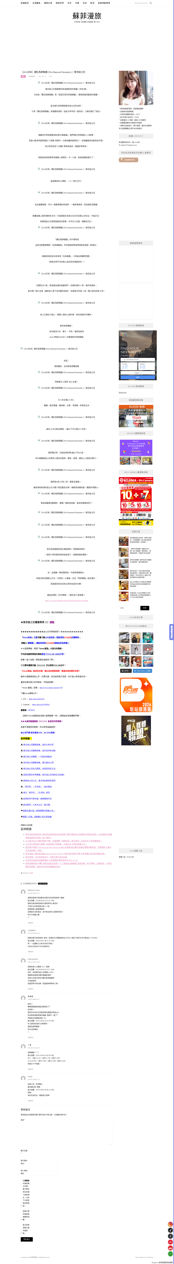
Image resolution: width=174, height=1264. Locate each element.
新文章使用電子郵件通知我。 (26, 1229)
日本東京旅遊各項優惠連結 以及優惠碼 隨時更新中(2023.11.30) (51, 860)
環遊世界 (60, 3)
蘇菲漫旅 (87, 16)
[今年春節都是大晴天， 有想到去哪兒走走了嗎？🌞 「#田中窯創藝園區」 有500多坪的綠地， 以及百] (124, 661)
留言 (23, 1120)
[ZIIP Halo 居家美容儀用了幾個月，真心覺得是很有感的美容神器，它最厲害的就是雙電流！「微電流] (124, 637)
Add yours (43, 883)
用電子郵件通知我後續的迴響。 (26, 1215)
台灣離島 (36, 3)
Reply (30, 923)
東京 (23, 76)
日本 (69, 3)
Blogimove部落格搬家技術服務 (162, 1262)
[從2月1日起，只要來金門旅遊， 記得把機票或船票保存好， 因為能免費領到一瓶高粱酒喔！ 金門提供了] (148, 661)
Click (171, 632)
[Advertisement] (87, 47)
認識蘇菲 (25, 3)
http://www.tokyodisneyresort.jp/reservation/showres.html (66, 601)
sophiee (32, 76)
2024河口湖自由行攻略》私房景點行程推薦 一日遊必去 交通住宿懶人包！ (56, 844)
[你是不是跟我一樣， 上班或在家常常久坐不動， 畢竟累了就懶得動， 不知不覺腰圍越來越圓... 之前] (136, 637)
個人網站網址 (24, 1172)
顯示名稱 (24, 1152)
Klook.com (122, 392)
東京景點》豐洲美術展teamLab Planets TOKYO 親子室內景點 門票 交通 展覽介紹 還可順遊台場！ (65, 854)
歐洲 (92, 3)
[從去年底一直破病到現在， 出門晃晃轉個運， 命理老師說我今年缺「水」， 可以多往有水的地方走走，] (136, 649)
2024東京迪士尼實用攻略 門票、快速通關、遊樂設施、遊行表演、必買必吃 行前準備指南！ (63, 841)
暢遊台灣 (48, 3)
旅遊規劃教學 (104, 3)
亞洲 (85, 3)
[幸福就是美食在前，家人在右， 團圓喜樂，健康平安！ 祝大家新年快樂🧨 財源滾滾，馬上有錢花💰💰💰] (136, 661)
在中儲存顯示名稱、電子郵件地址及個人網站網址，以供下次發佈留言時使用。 (26, 1193)
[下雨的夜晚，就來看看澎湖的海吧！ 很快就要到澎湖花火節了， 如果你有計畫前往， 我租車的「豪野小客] (148, 637)
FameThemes (149, 1257)
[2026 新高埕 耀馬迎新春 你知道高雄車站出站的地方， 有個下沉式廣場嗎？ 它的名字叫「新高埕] (148, 649)
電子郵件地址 (24, 1162)
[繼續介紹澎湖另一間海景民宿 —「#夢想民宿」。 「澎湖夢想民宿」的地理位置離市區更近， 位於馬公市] (124, 649)
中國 (77, 3)
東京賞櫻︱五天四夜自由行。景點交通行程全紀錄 (46, 857)
